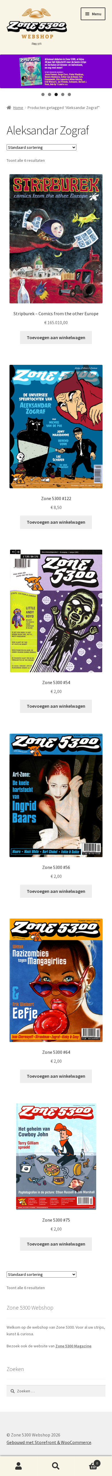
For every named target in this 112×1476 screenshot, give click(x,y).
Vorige (7, 69)
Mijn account (18, 1466)
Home (18, 107)
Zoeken (56, 1466)
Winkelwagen (86, 1461)
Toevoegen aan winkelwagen (56, 337)
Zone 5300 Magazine (73, 1346)
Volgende (105, 69)
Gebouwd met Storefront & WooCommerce (49, 1442)
